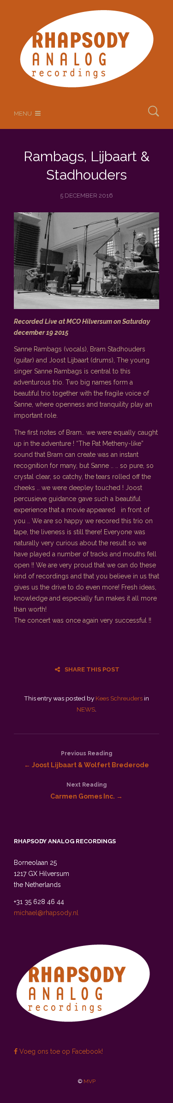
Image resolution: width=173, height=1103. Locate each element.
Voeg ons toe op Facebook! (60, 1051)
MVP (89, 1081)
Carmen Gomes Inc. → (86, 791)
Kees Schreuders (119, 698)
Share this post (92, 669)
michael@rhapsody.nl (46, 912)
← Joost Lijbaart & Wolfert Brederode (86, 759)
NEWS (86, 709)
